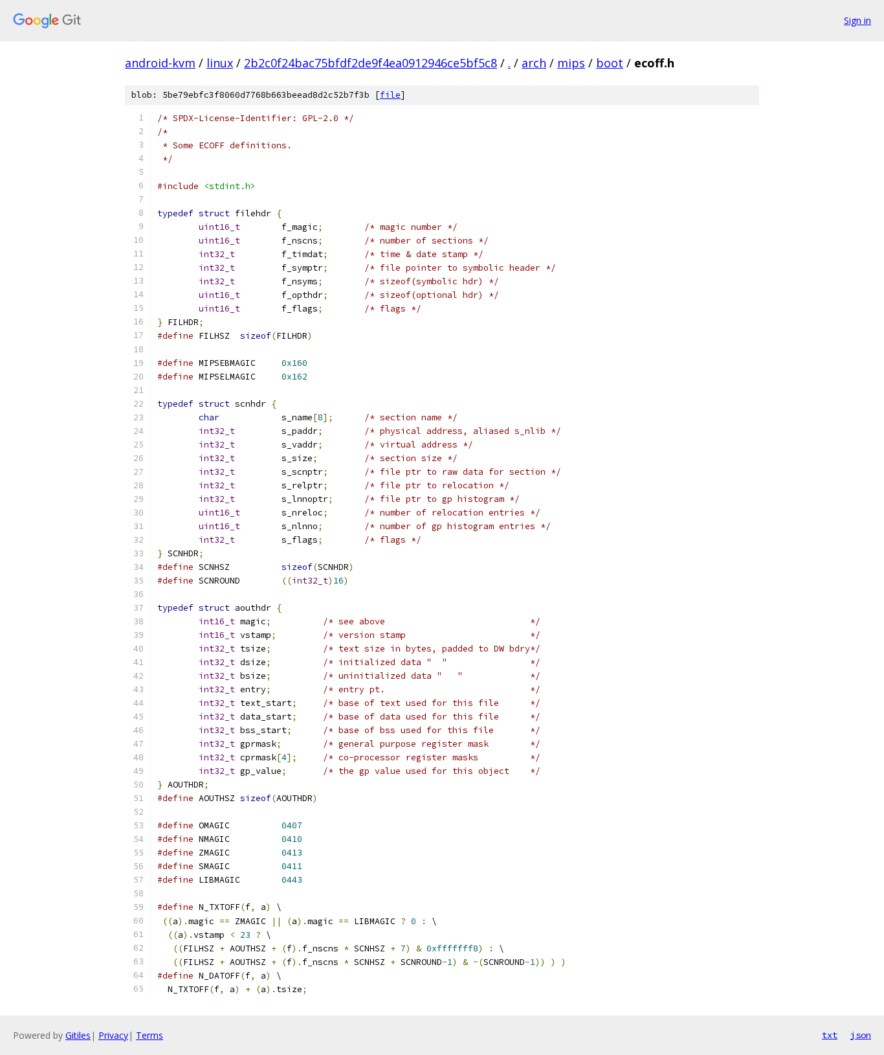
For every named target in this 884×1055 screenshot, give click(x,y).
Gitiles (78, 1035)
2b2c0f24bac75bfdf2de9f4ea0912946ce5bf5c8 (370, 63)
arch (534, 63)
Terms (149, 1035)
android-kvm (160, 63)
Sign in (857, 20)
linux (219, 63)
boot (609, 63)
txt (829, 1035)
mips (571, 63)
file (390, 94)
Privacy (113, 1035)
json (860, 1035)
